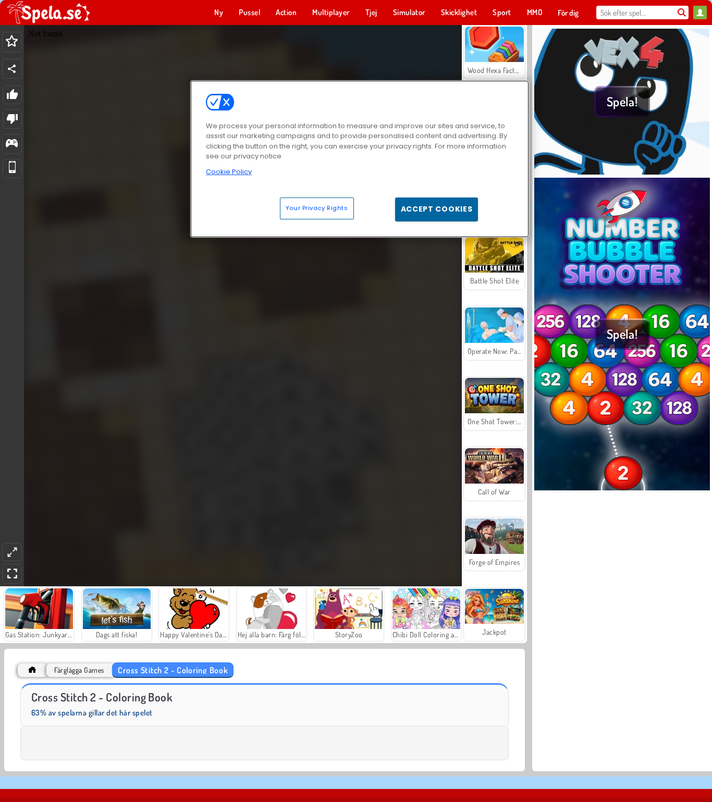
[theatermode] (12, 552)
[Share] (12, 69)
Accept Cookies (437, 209)
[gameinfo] (11, 144)
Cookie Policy (229, 172)
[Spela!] (622, 171)
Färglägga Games (79, 669)
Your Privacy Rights (317, 208)
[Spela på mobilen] (12, 168)
